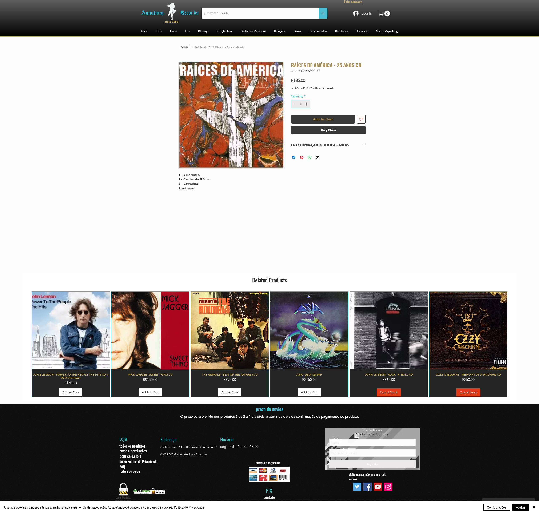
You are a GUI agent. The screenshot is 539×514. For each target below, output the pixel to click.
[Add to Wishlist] (361, 119)
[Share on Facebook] (293, 157)
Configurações (496, 507)
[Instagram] (388, 487)
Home (183, 47)
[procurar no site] (323, 13)
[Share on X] (317, 157)
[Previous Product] (25, 344)
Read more (186, 188)
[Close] (533, 507)
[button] (384, 13)
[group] (269, 344)
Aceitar (520, 507)
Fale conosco (129, 471)
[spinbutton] (300, 104)
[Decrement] (294, 104)
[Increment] (307, 104)
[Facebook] (367, 487)
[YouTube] (378, 487)
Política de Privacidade (189, 507)
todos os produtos (132, 446)
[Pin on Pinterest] (301, 157)
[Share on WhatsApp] (309, 157)
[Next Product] (513, 344)
